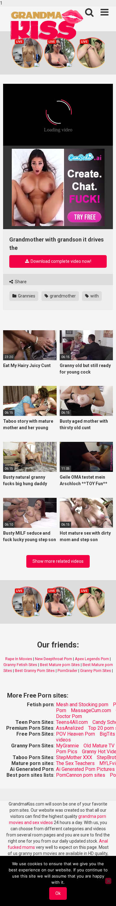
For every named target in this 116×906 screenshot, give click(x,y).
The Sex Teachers (75, 763)
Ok (58, 893)
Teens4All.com (72, 722)
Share (20, 281)
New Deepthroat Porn (53, 658)
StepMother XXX (74, 757)
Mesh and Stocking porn (82, 704)
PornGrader (67, 670)
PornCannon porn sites (80, 775)
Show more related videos (58, 561)
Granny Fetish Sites (20, 664)
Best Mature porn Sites (60, 664)
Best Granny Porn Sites (35, 670)
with (94, 295)
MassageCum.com (91, 710)
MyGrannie (67, 746)
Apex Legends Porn (92, 658)
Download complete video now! (60, 261)
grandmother (62, 295)
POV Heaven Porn (75, 734)
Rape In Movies (18, 658)
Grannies (26, 295)
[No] (108, 881)
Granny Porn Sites (95, 670)
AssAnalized (70, 728)
